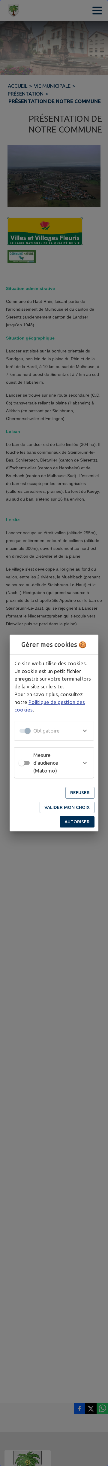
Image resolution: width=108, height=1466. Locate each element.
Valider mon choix (67, 807)
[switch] (21, 763)
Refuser (80, 792)
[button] (54, 730)
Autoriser (77, 821)
